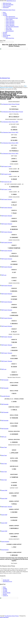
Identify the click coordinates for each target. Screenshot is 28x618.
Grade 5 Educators (10, 22)
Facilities (5, 13)
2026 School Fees (7, 3)
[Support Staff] (3, 490)
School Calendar (6, 35)
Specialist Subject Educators (12, 26)
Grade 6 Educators (10, 23)
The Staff (5, 15)
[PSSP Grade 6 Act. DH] (5, 181)
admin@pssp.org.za (7, 581)
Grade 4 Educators (10, 20)
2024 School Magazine (8, 4)
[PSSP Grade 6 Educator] (6, 285)
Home (4, 12)
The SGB (5, 32)
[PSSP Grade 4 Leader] (5, 166)
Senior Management (10, 16)
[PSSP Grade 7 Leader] (5, 189)
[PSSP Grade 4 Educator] (6, 199)
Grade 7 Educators (10, 25)
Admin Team (8, 28)
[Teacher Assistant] (4, 541)
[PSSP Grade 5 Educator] (6, 242)
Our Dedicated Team (5, 78)
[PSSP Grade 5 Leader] (5, 174)
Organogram (6, 7)
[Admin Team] (3, 447)
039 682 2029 (6, 580)
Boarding (5, 33)
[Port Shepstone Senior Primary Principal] (9, 104)
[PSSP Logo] (3, 275)
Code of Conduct (7, 6)
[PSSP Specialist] (4, 379)
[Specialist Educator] (5, 396)
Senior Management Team (12, 18)
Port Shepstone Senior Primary (12, 615)
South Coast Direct (4, 617)
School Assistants (10, 30)
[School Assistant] (4, 549)
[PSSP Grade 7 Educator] (6, 336)
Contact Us (5, 36)
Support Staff (9, 29)
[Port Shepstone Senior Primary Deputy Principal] (11, 111)
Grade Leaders (9, 19)
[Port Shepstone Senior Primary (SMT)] (9, 121)
